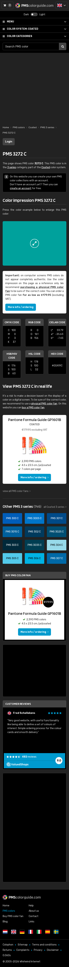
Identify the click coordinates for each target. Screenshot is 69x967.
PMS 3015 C (12, 531)
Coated (22, 28)
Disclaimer (53, 950)
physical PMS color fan (44, 403)
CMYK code (12, 322)
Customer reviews (18, 703)
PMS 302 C (34, 531)
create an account (20, 188)
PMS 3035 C (35, 545)
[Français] (30, 932)
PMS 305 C (12, 558)
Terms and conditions (44, 944)
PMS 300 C (12, 518)
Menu (10, 21)
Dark (26, 14)
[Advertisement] (34, 87)
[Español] (47, 932)
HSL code (34, 353)
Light (42, 14)
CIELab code (57, 322)
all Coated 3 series (54, 506)
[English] (61, 5)
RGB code (34, 322)
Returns (7, 950)
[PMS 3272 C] (34, 243)
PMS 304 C (56, 545)
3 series (11, 167)
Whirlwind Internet (30, 961)
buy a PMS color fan (33, 407)
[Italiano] (39, 932)
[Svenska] (56, 932)
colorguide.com (25, 897)
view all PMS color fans (15, 491)
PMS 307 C (57, 558)
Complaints (22, 950)
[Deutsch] (22, 932)
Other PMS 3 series (22, 506)
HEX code (57, 353)
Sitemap (23, 944)
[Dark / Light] (34, 14)
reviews (29, 756)
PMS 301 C (57, 518)
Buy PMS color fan (18, 575)
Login (8, 141)
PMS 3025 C (57, 531)
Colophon (8, 944)
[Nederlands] (5, 932)
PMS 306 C (34, 558)
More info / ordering (20, 307)
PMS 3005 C (35, 518)
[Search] (62, 46)
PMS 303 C (12, 545)
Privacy (38, 950)
